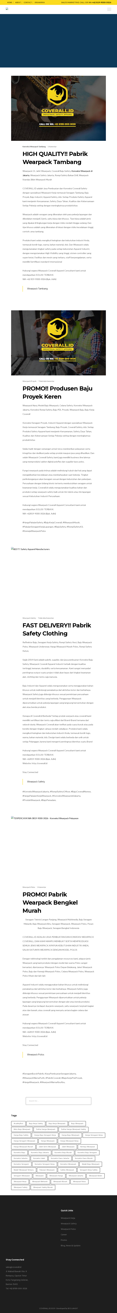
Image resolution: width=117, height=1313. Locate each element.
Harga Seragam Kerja (94, 1135)
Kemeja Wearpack (87, 1146)
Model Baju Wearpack (90, 1164)
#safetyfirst (18, 1123)
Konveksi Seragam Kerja (45, 1164)
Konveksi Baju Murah (63, 1152)
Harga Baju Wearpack (70, 1135)
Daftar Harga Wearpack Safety (73, 1129)
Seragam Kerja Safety (89, 1170)
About (18, 2)
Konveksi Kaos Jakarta (60, 1158)
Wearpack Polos (35, 1055)
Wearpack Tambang (37, 289)
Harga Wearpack (48, 1141)
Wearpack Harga (56, 1175)
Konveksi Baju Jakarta (40, 1152)
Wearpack (39, 1175)
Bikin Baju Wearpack (22, 1129)
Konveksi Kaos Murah (84, 1158)
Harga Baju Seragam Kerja (45, 1135)
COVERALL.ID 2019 (47, 1308)
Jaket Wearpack (68, 1146)
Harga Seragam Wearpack (24, 1141)
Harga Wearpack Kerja (69, 1141)
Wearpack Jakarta (76, 1175)
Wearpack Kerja (20, 1181)
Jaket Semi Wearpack (47, 1146)
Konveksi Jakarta (20, 1158)
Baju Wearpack (77, 1123)
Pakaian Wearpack (47, 1170)
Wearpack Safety (36, 782)
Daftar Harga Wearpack (45, 1129)
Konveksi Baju (19, 1152)
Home (9, 2)
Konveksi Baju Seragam (87, 1152)
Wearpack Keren (95, 1175)
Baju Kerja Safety (36, 1123)
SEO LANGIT (73, 1308)
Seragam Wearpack (22, 1175)
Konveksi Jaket (39, 1158)
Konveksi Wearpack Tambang (34, 147)
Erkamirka (40, 2)
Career (64, 1234)
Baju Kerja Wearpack (57, 1123)
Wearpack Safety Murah (43, 1187)
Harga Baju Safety (21, 1135)
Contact (28, 2)
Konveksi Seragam (21, 1164)
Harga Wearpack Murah (23, 1146)
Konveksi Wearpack (68, 1164)
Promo (64, 1240)
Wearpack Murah (60, 1181)
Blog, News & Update (70, 1245)
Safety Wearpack (67, 1170)
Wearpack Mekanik (40, 1181)
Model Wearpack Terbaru (24, 1170)
